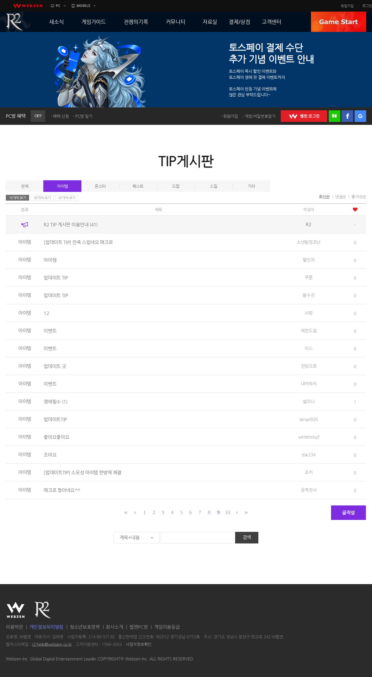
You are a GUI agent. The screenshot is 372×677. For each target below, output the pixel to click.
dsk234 (309, 454)
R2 (43, 610)
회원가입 (347, 6)
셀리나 (308, 401)
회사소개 (114, 627)
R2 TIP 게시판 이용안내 (71, 224)
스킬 (213, 186)
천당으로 (309, 365)
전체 (24, 186)
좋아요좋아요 (56, 437)
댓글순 (340, 196)
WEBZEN (15, 610)
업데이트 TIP (56, 277)
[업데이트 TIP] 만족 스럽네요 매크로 (78, 242)
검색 (247, 537)
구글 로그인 (360, 116)
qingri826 (308, 419)
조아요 (50, 455)
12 (46, 313)
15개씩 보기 (17, 198)
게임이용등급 (167, 627)
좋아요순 (358, 196)
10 (227, 512)
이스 (308, 348)
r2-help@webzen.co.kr (52, 644)
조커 (308, 472)
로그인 (367, 6)
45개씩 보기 (67, 198)
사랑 (308, 312)
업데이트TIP (55, 419)
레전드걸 (309, 330)
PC (58, 5)
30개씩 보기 (42, 198)
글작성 (348, 512)
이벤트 (50, 331)
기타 (251, 186)
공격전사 (309, 489)
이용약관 (14, 627)
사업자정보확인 (138, 644)
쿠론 (308, 277)
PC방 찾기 (83, 116)
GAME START (338, 22)
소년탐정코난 (309, 242)
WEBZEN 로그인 (304, 116)
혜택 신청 (61, 116)
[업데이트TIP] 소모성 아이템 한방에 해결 (82, 472)
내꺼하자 (309, 383)
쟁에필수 (55, 401)
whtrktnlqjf (308, 436)
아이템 (62, 186)
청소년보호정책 (85, 627)
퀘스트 (138, 186)
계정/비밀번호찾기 (260, 116)
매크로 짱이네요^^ (62, 490)
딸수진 (308, 295)
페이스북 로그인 (347, 116)
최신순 (324, 196)
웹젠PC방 (138, 627)
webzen (27, 6)
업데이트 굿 (55, 366)
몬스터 (100, 186)
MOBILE (83, 5)
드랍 (175, 186)
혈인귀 (308, 259)
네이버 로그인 (334, 116)
